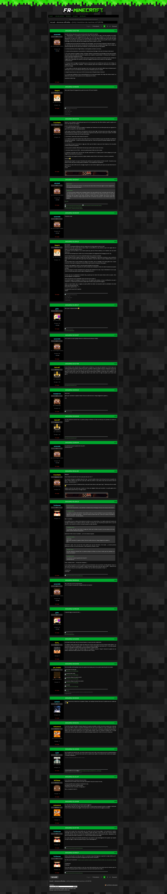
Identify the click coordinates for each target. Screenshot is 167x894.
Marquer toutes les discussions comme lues (60, 890)
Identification (83, 16)
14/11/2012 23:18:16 (72, 416)
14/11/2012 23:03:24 (72, 390)
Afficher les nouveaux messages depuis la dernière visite (63, 888)
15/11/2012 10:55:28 (72, 609)
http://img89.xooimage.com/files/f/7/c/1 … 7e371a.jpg (91, 770)
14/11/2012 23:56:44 (72, 442)
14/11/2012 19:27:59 (72, 31)
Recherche (68, 16)
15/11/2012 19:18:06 (72, 639)
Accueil (51, 16)
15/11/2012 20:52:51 (72, 723)
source (66, 201)
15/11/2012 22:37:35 (72, 828)
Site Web (57, 51)
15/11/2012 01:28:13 (72, 501)
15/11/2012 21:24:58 (72, 801)
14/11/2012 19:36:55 (72, 87)
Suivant (114, 26)
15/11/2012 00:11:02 (72, 471)
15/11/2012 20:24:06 (72, 664)
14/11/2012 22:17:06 (72, 364)
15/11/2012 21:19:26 (72, 749)
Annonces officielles (63, 22)
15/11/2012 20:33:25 (72, 698)
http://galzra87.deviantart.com (70, 385)
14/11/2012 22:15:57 (72, 335)
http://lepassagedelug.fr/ (69, 330)
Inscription (75, 16)
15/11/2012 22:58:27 (72, 853)
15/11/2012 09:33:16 (72, 580)
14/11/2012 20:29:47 (72, 179)
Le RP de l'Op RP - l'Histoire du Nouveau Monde (74, 208)
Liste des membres (59, 16)
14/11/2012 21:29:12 (72, 241)
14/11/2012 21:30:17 (72, 305)
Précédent (96, 26)
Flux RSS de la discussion (111, 885)
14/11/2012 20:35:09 (72, 213)
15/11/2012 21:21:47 (72, 777)
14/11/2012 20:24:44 (72, 119)
